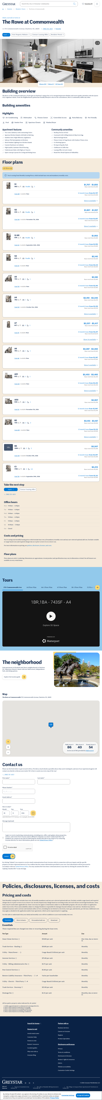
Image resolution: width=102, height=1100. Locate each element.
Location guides (32, 1048)
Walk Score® (90, 750)
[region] (51, 1095)
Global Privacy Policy (46, 840)
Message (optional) (8, 821)
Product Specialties (64, 1039)
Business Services (63, 1028)
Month (4, 809)
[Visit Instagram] (25, 1083)
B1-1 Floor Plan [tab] (77, 587)
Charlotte (9, 9)
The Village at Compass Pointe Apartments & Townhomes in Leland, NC (80, 1087)
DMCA (60, 1063)
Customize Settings (68, 1095)
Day (12, 809)
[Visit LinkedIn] (29, 1083)
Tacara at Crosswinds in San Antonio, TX (20, 1087)
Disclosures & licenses (65, 1056)
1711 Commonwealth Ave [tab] (13, 587)
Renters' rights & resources (66, 1059)
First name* (6, 778)
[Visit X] (33, 1083)
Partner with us (63, 1023)
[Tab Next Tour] (97, 587)
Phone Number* (7, 787)
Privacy (60, 1049)
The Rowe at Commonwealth (36, 9)
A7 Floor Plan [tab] (62, 587)
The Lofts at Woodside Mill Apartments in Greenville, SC (45, 1087)
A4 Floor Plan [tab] (31, 587)
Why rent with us (32, 1051)
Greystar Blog (31, 1055)
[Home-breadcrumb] (3, 9)
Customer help (32, 1037)
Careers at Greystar (64, 1031)
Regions (60, 1035)
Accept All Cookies (83, 1095)
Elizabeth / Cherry (20, 9)
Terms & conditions (64, 1052)
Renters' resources (33, 1044)
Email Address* (7, 797)
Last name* (41, 778)
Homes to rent (32, 1029)
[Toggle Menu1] (97, 4)
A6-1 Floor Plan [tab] (46, 587)
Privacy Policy (54, 1098)
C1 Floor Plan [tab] (92, 587)
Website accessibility (64, 1067)
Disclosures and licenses (66, 1044)
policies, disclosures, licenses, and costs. (39, 545)
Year (21, 809)
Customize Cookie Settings (66, 1070)
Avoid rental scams (33, 1033)
